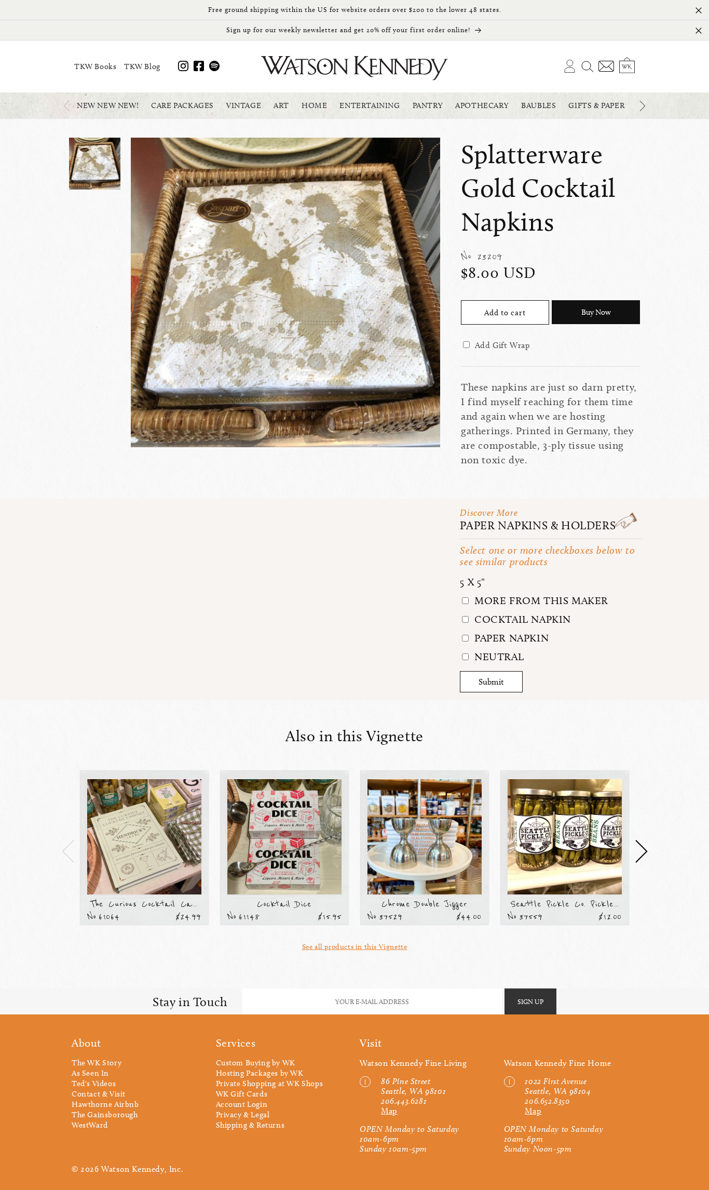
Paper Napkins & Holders (538, 525)
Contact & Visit (99, 1094)
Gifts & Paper (596, 105)
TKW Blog (142, 66)
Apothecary (482, 105)
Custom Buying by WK (255, 1062)
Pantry (428, 105)
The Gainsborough (105, 1114)
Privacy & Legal (243, 1114)
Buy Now (596, 312)
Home (314, 105)
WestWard (90, 1125)
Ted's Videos (94, 1083)
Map (389, 1111)
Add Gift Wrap (502, 345)
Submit (491, 682)
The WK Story (96, 1062)
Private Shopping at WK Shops (269, 1083)
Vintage (243, 105)
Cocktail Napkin (521, 619)
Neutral (497, 656)
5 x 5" (472, 582)
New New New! (108, 105)
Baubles (538, 105)
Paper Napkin (510, 638)
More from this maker (539, 600)
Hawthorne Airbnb (105, 1104)
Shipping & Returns (250, 1125)
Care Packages (182, 105)
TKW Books (95, 66)
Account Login (242, 1104)
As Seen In (90, 1073)
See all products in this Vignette (354, 946)
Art (281, 105)
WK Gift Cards (242, 1094)
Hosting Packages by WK (260, 1073)
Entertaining (369, 105)
